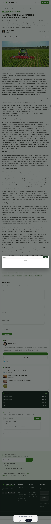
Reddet (17, 520)
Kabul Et (28, 520)
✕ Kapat (45, 257)
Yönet (22, 520)
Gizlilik (34, 520)
